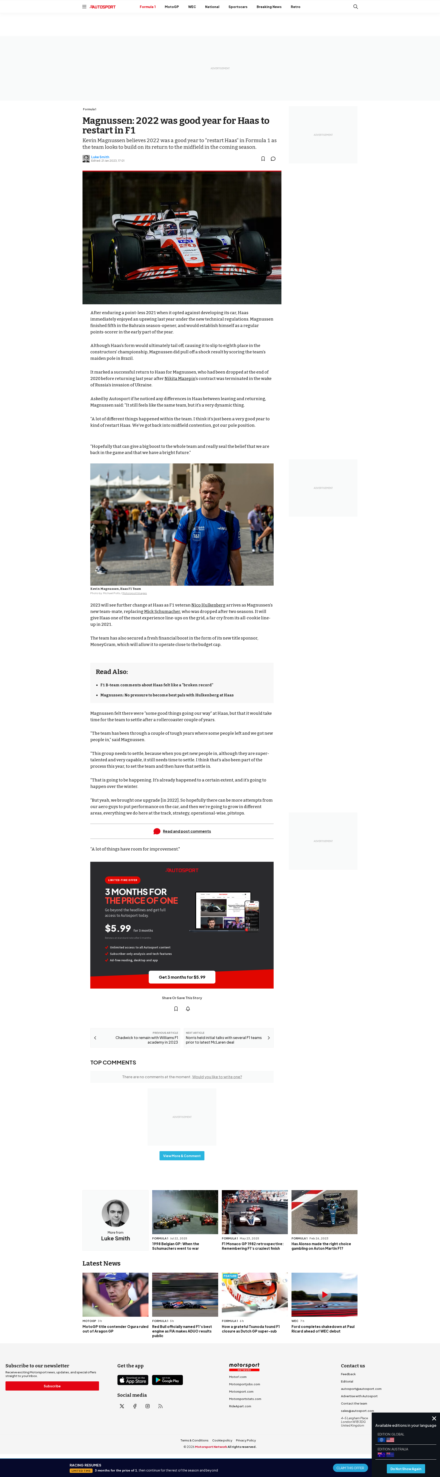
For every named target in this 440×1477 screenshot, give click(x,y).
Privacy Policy (246, 1440)
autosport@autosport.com (361, 1389)
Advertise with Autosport (359, 1396)
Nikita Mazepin (180, 378)
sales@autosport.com (357, 1411)
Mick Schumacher (162, 611)
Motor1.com (238, 1377)
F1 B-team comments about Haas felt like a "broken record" (156, 685)
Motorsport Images (134, 593)
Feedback (348, 1374)
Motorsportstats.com (245, 1399)
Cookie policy (222, 1440)
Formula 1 (148, 7)
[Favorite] (263, 158)
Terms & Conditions (194, 1440)
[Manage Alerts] (187, 1008)
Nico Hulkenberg (208, 605)
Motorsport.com (241, 1391)
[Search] (355, 6)
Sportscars (238, 7)
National (212, 7)
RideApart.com (240, 1406)
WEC (192, 7)
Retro (295, 7)
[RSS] (160, 1406)
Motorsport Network (211, 1447)
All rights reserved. (242, 1447)
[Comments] (274, 158)
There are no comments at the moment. (182, 1076)
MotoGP (172, 7)
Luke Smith (100, 156)
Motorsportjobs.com (244, 1384)
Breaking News (269, 7)
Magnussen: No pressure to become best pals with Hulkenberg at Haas (167, 695)
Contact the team (354, 1403)
